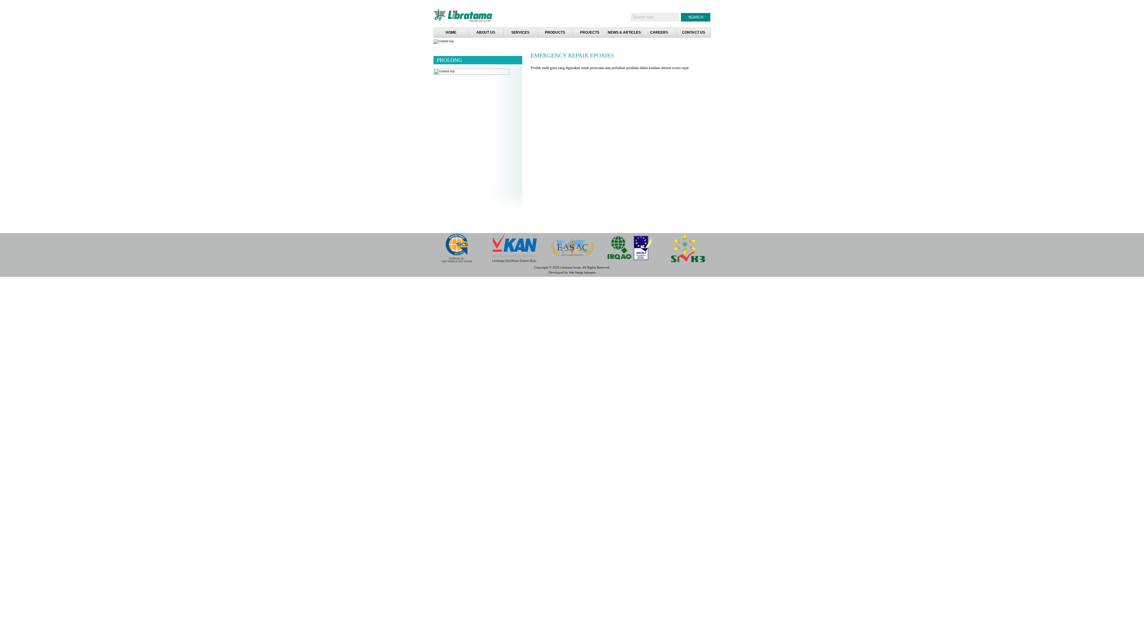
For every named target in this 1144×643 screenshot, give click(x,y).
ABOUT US (485, 32)
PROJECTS (589, 32)
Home (451, 32)
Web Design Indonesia (582, 272)
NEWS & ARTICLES (624, 32)
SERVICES (520, 32)
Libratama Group (570, 267)
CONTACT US (693, 32)
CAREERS (659, 32)
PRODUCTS (555, 32)
